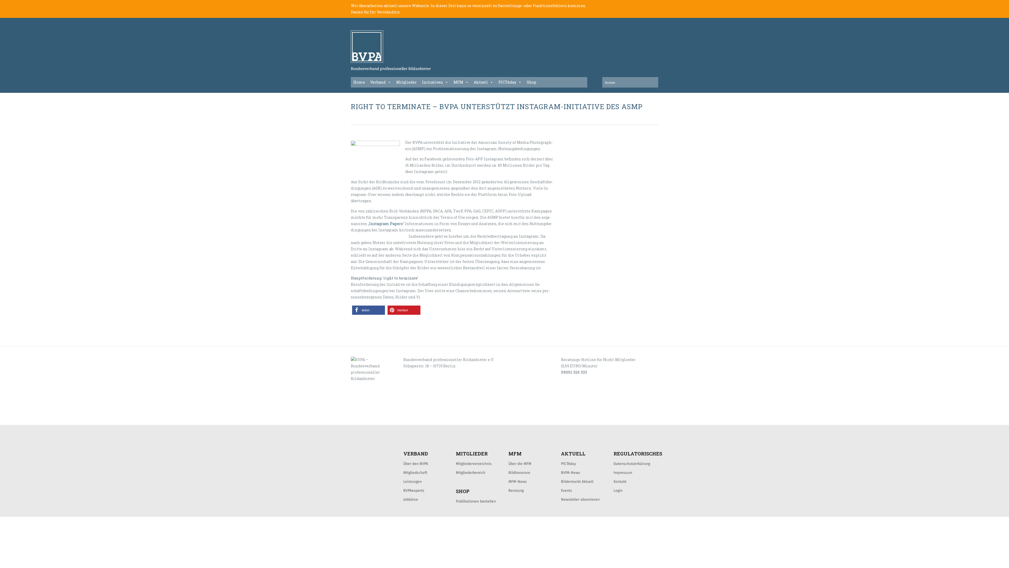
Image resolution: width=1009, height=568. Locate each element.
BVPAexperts (413, 490)
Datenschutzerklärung (632, 463)
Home (359, 82)
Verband (378, 82)
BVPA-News (570, 472)
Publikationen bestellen (476, 501)
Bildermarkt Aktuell (577, 481)
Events (566, 490)
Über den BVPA (415, 463)
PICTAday (507, 82)
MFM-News (517, 481)
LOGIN (370, 419)
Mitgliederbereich (470, 472)
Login (618, 490)
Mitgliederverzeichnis (474, 463)
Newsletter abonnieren (580, 499)
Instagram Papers (386, 223)
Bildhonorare (519, 472)
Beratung (516, 490)
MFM (458, 82)
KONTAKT (388, 419)
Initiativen (432, 82)
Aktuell (481, 82)
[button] (368, 310)
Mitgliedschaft (415, 472)
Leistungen (412, 481)
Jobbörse (410, 499)
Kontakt (620, 481)
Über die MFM (519, 463)
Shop (531, 82)
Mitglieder (406, 82)
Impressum (623, 472)
